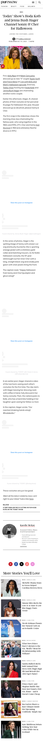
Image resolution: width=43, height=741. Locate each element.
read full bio (23, 546)
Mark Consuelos (28, 76)
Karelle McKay (24, 39)
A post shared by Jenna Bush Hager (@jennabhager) (21, 234)
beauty (14, 6)
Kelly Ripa (12, 76)
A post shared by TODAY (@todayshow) (21, 483)
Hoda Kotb (29, 88)
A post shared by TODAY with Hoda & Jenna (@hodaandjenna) (22, 373)
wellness (31, 6)
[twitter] (21, 564)
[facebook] (16, 564)
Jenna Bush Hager (11, 91)
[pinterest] (3, 66)
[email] (33, 564)
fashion (4, 6)
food (22, 6)
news (21, 12)
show (8, 88)
